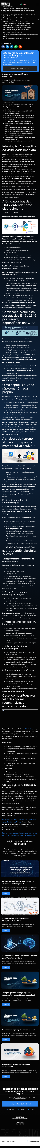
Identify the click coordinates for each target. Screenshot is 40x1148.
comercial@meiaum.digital (20, 1118)
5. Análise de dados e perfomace (13, 32)
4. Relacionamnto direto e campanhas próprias (17, 31)
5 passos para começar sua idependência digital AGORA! (18, 23)
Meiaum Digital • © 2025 (8, 1141)
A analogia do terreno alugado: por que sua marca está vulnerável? (21, 20)
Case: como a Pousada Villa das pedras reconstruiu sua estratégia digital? (20, 35)
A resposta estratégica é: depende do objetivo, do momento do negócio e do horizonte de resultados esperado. (19, 999)
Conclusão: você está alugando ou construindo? (17, 38)
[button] (37, 4)
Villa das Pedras (30, 729)
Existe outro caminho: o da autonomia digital (16, 21)
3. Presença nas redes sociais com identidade (17, 29)
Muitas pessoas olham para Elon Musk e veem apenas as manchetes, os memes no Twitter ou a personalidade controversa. (18, 926)
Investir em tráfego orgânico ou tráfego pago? (18, 1030)
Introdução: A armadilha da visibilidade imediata (16, 8)
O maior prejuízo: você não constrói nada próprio (16, 18)
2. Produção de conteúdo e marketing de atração (18, 27)
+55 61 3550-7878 (20, 1124)
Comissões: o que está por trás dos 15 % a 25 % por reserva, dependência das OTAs (19, 15)
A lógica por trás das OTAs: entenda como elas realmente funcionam (18, 11)
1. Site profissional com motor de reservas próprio (17, 25)
